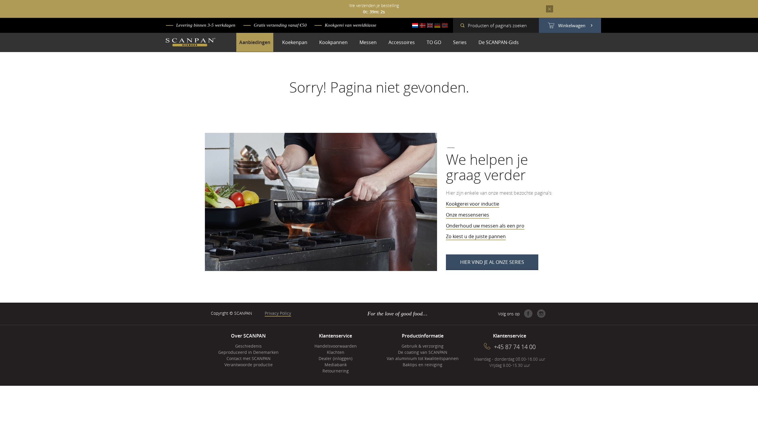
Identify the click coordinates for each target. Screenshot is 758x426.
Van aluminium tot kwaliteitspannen (423, 358)
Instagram (541, 313)
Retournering (335, 371)
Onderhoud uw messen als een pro (485, 225)
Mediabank (336, 364)
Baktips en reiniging (422, 364)
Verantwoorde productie (248, 364)
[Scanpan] (191, 43)
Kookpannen (333, 42)
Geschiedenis (248, 346)
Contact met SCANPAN (249, 358)
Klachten (335, 352)
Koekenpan (294, 42)
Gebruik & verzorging (423, 346)
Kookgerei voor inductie (472, 204)
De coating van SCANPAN (422, 352)
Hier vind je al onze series (492, 262)
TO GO (434, 42)
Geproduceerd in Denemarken (248, 352)
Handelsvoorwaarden (335, 346)
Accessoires (401, 42)
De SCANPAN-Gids (498, 42)
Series (460, 42)
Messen (368, 42)
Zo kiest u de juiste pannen (476, 236)
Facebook (528, 313)
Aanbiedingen (254, 42)
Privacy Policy (278, 313)
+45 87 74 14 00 (515, 347)
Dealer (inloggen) (335, 358)
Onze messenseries (467, 215)
